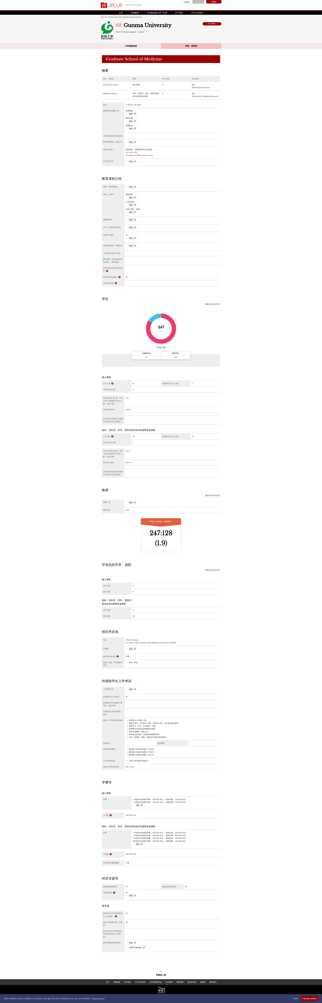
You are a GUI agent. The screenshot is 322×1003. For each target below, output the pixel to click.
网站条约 (212, 982)
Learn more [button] (98, 998)
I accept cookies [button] (310, 998)
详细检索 (135, 13)
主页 (121, 13)
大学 (106, 17)
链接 (131, 114)
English (187, 2)
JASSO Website (135, 947)
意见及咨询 (192, 982)
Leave (295, 998)
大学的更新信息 (155, 982)
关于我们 (179, 13)
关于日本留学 (197, 13)
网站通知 (180, 982)
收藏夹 (213, 2)
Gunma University (115, 17)
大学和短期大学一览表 (157, 13)
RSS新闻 (169, 982)
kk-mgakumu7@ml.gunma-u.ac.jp (139, 155)
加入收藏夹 (212, 24)
